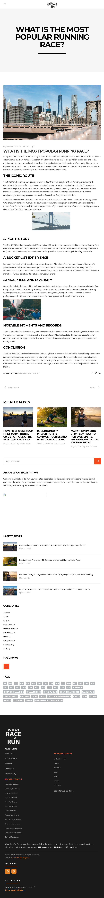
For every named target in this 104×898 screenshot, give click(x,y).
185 (80, 683)
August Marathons (12, 815)
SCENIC (93, 696)
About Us (9, 763)
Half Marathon (9, 628)
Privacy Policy (10, 773)
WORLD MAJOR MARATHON (49, 700)
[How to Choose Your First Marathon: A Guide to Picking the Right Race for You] (18, 417)
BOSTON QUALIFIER (14, 692)
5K (4, 616)
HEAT (34, 696)
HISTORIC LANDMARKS (59, 696)
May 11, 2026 (43, 443)
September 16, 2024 (12, 146)
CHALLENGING (33, 692)
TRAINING (18, 700)
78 (5, 683)
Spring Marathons (12, 837)
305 (62, 687)
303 (49, 687)
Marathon (24, 373)
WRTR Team (12, 373)
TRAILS (7, 700)
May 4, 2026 (76, 446)
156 (45, 683)
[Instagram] (7, 871)
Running (34, 373)
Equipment (8, 624)
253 (17, 687)
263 (30, 687)
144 (22, 683)
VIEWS (29, 700)
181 (74, 683)
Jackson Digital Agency (21, 857)
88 (10, 683)
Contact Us (9, 768)
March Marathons (11, 793)
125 (16, 683)
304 (56, 687)
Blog (5, 620)
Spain (56, 776)
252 (11, 687)
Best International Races (63, 791)
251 (5, 687)
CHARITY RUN (50, 692)
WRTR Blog (9, 753)
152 (33, 683)
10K (5, 612)
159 (51, 683)
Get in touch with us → (15, 890)
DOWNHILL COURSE (69, 692)
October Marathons (12, 824)
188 (86, 683)
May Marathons (11, 802)
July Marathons (10, 811)
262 (24, 687)
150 (28, 683)
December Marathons (13, 832)
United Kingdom (60, 759)
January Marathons (12, 784)
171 (63, 683)
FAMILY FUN (88, 692)
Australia (57, 767)
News (5, 636)
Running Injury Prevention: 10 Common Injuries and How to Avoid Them (52, 435)
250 (93, 683)
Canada (56, 763)
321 (68, 687)
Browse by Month (13, 779)
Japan (56, 772)
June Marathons (11, 806)
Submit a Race (11, 758)
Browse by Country (63, 754)
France (56, 781)
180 (69, 683)
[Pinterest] (13, 871)
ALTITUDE (78, 687)
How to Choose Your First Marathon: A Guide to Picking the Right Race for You (18, 435)
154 (39, 683)
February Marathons (12, 789)
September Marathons (13, 819)
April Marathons (11, 797)
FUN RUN (24, 696)
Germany (57, 785)
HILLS (42, 696)
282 (37, 687)
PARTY (76, 696)
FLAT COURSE (11, 696)
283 (43, 687)
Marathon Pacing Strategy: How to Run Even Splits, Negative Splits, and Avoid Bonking (85, 437)
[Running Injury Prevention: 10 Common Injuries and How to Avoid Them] (52, 417)
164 (57, 683)
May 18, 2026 (9, 443)
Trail (5, 648)
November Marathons (13, 828)
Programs (7, 640)
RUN (84, 696)
